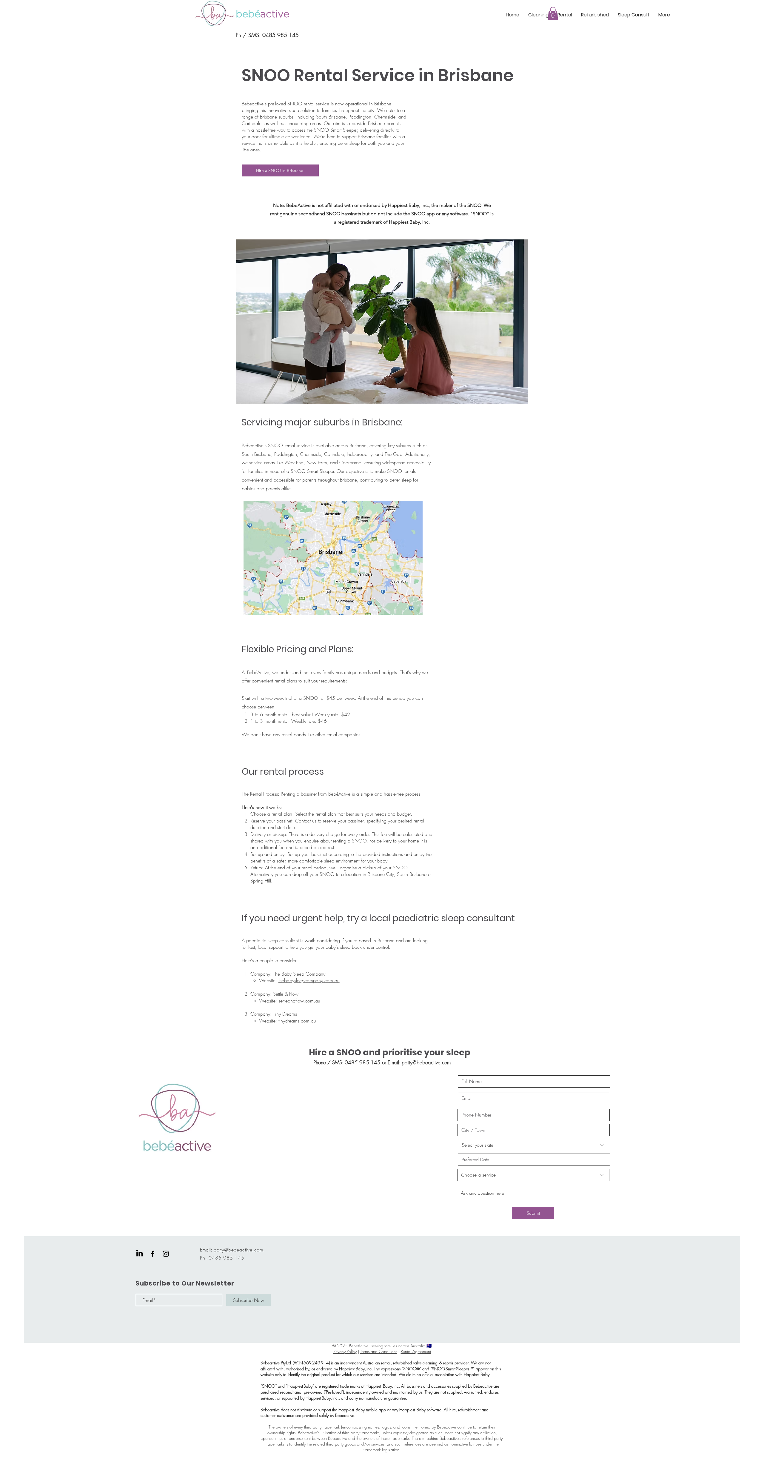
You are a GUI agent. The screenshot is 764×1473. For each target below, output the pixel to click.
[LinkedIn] (139, 1254)
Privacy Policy (345, 1351)
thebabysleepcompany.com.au (309, 980)
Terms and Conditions (378, 1351)
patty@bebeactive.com (426, 1062)
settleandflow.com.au (299, 1000)
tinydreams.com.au (297, 1020)
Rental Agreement (416, 1351)
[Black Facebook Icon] (153, 1254)
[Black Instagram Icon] (166, 1254)
